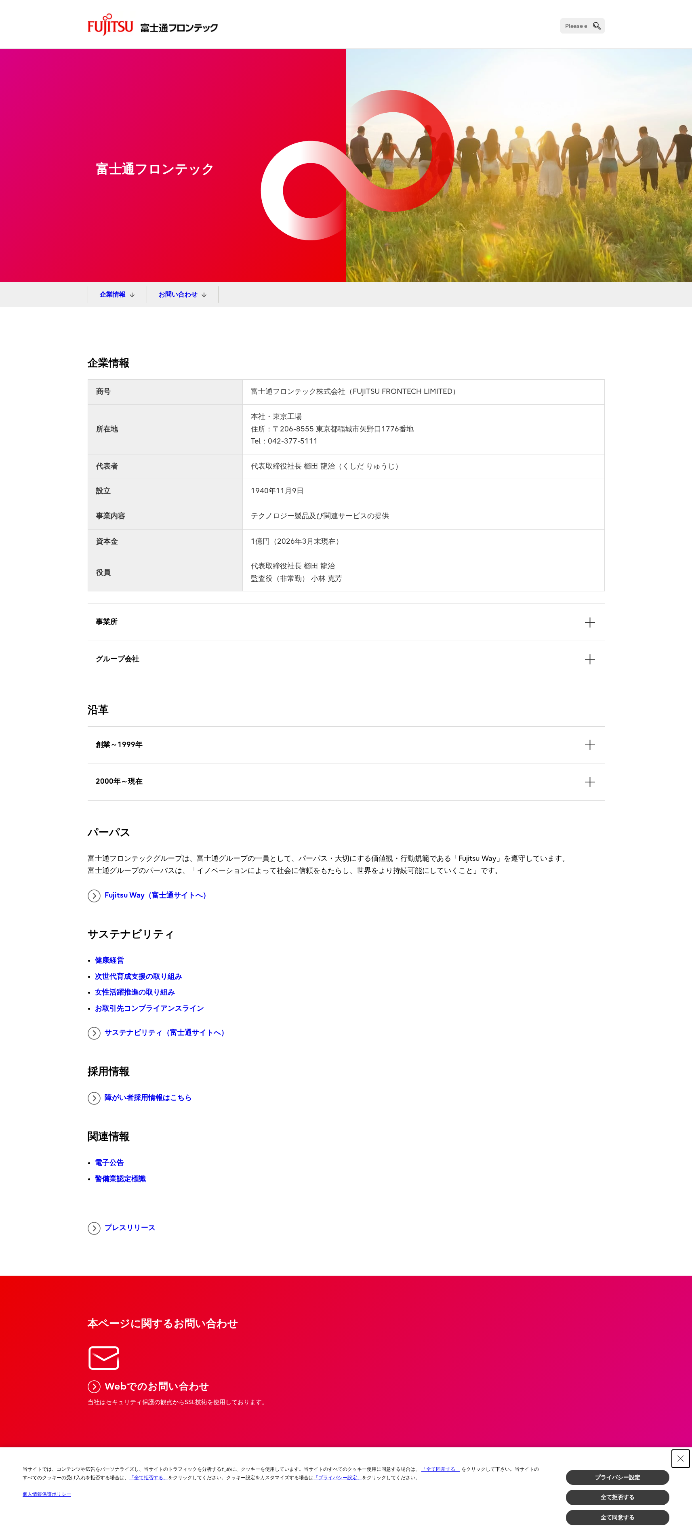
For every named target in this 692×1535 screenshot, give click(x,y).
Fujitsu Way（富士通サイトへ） (157, 895)
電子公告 (109, 1163)
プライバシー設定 (617, 1477)
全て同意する (618, 1517)
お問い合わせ (178, 294)
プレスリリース (130, 1228)
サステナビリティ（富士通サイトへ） (166, 1032)
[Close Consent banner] (681, 1459)
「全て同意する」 (440, 1469)
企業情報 (113, 294)
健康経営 (109, 960)
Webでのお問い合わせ (157, 1386)
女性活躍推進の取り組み (135, 992)
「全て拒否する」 (148, 1477)
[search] (597, 25)
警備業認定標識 (120, 1179)
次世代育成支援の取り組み (138, 976)
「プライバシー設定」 (337, 1477)
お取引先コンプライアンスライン (149, 1008)
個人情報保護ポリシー (47, 1494)
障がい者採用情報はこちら (148, 1097)
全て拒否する (618, 1497)
